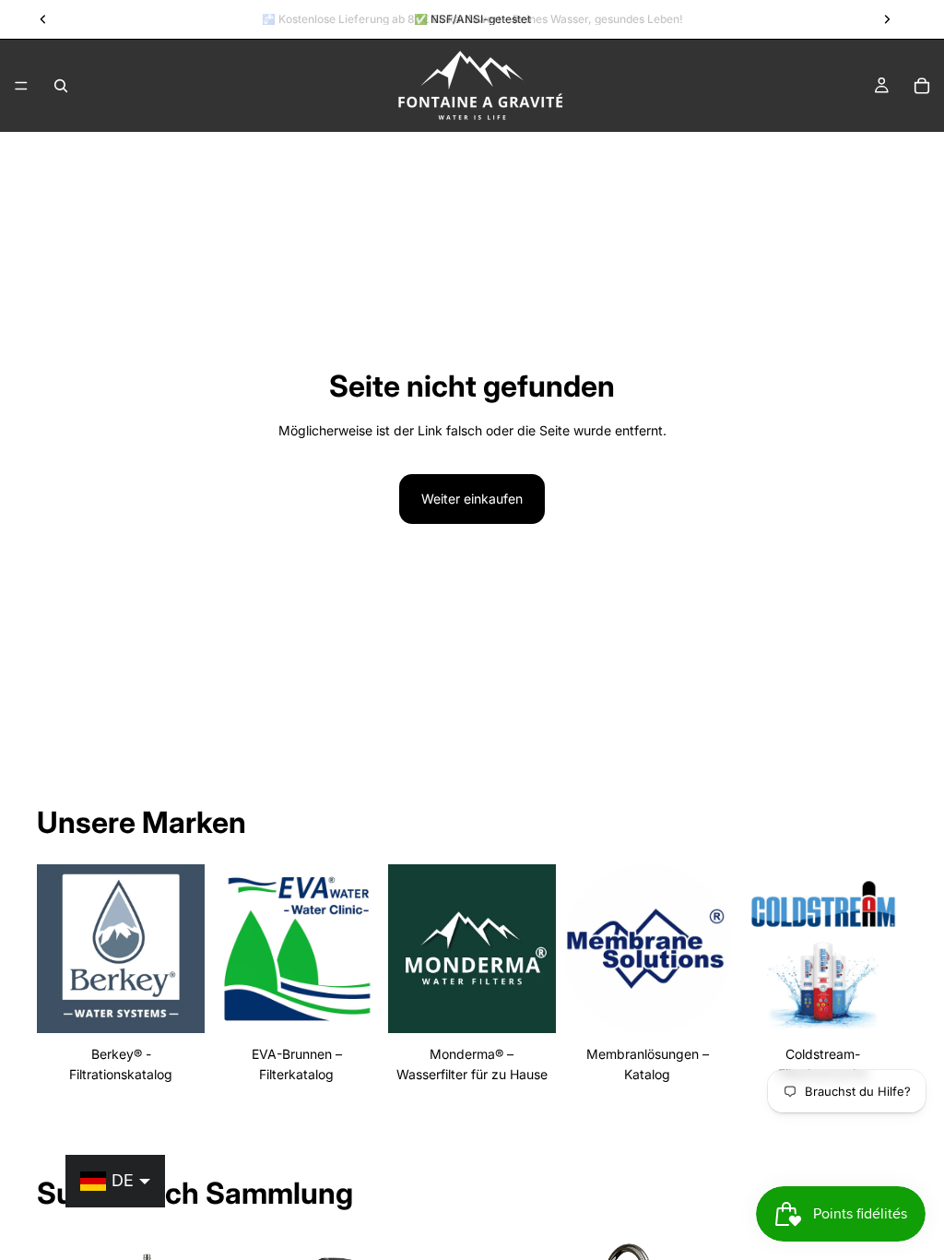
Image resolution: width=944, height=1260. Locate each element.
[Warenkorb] (922, 85)
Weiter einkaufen (472, 498)
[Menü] (21, 86)
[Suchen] (61, 85)
